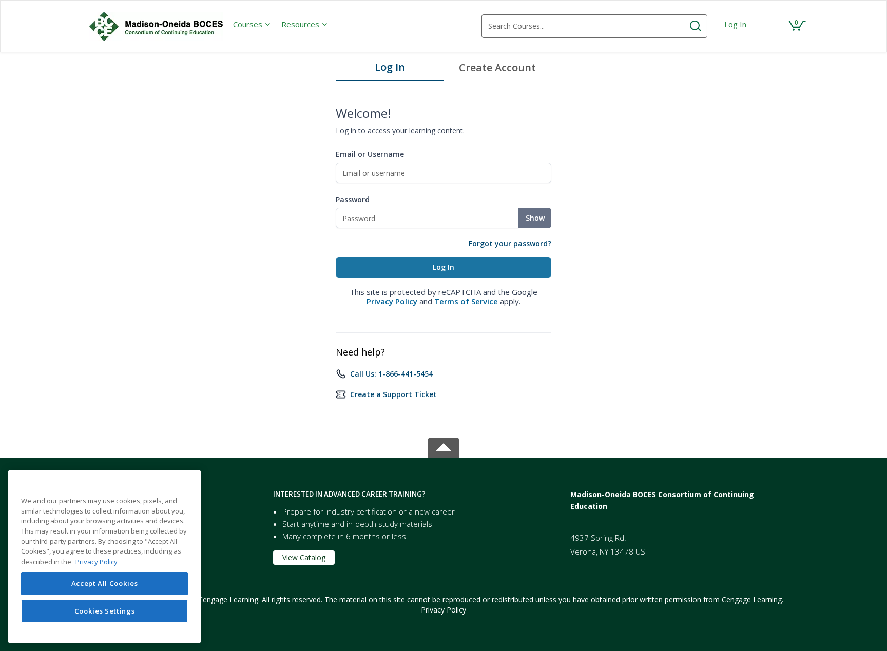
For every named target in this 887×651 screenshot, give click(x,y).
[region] (104, 556)
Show (535, 218)
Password (353, 199)
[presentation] (252, 24)
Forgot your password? (510, 243)
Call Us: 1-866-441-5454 (391, 374)
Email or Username (370, 154)
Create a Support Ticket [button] (393, 394)
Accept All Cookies (104, 583)
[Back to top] (443, 446)
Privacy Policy (392, 301)
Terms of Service (466, 301)
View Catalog (303, 557)
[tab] (390, 70)
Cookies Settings (104, 611)
